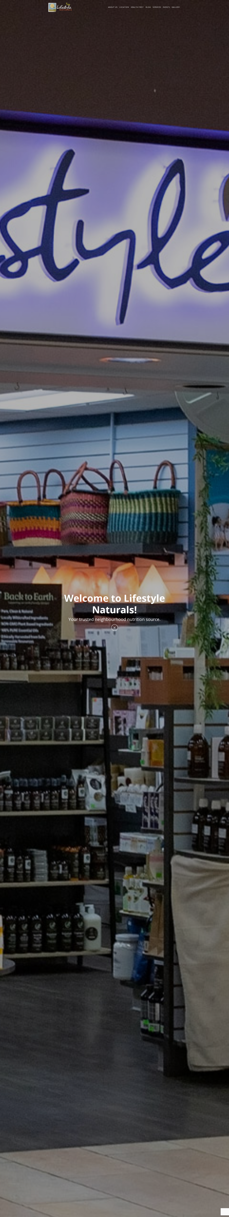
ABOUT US (112, 7)
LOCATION (124, 7)
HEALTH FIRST (137, 7)
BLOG (148, 7)
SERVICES (157, 7)
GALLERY (176, 7)
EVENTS (166, 7)
